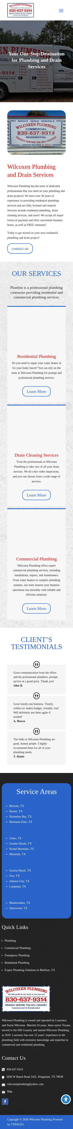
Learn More (36, 391)
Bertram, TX (16, 806)
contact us (20, 248)
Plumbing (10, 940)
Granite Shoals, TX (20, 843)
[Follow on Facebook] (5, 1101)
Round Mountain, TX (21, 848)
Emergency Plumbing (17, 955)
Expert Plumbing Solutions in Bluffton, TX (30, 970)
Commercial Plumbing (36, 558)
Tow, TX (14, 875)
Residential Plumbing (36, 356)
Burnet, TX (16, 811)
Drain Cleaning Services (37, 455)
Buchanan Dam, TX (20, 821)
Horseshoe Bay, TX (20, 816)
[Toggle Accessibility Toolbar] (66, 1099)
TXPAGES (17, 1124)
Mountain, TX (17, 854)
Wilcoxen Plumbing (40, 1119)
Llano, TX (15, 838)
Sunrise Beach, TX (20, 870)
